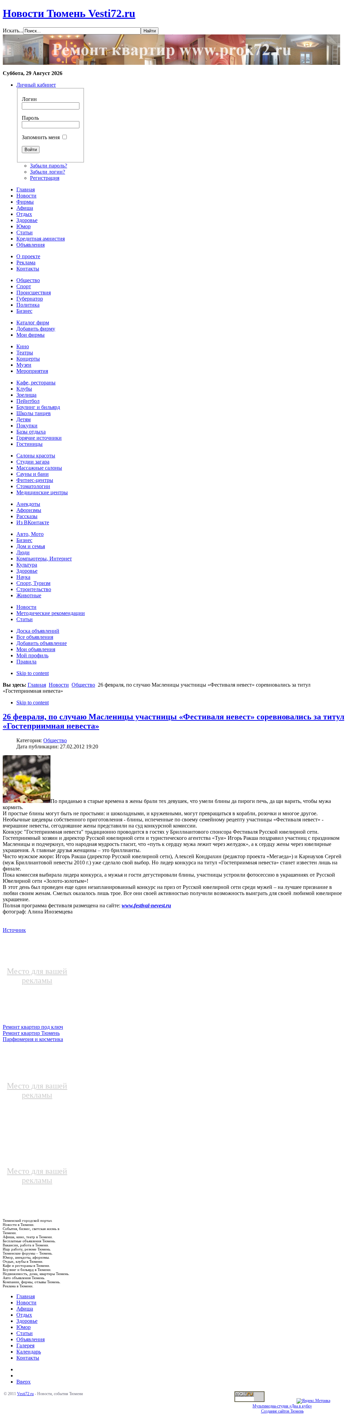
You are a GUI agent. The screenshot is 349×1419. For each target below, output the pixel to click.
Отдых (24, 1315)
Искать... (13, 30)
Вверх (23, 1382)
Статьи (24, 1333)
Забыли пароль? (48, 166)
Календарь (28, 1352)
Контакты (27, 1358)
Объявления (30, 1339)
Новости (59, 685)
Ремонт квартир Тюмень (31, 1033)
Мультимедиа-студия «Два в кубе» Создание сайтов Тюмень (282, 1409)
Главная (37, 685)
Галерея (25, 1345)
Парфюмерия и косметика (33, 1039)
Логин (29, 99)
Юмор (23, 1327)
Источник (14, 930)
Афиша (24, 1309)
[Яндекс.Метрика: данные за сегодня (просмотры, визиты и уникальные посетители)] (313, 1401)
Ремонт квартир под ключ (33, 1027)
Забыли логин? (47, 172)
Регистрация (44, 178)
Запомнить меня (41, 137)
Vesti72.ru (25, 1393)
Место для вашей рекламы (37, 976)
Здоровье (26, 1321)
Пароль (30, 118)
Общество (83, 685)
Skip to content (32, 673)
